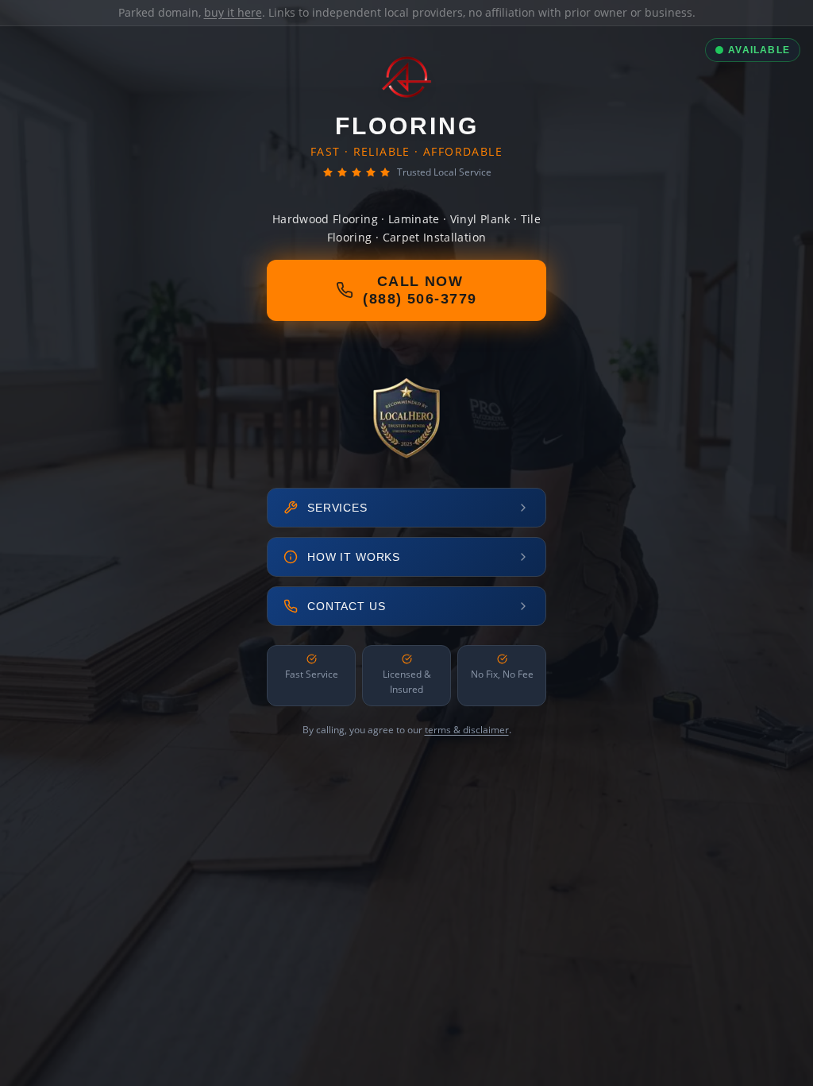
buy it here (233, 12)
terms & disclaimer (467, 729)
